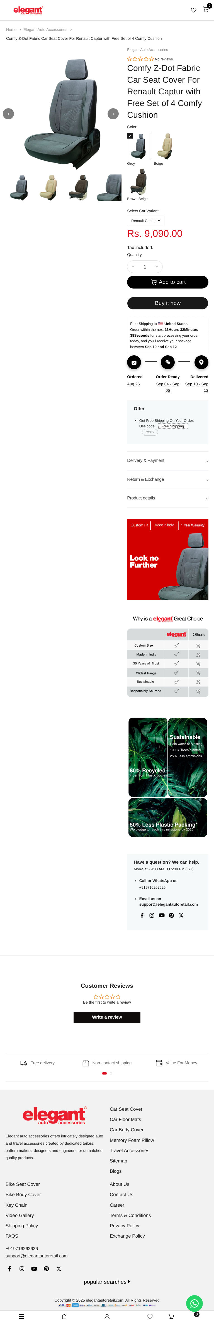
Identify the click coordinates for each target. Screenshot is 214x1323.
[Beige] (165, 146)
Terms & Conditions (130, 1215)
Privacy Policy (124, 1225)
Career (117, 1205)
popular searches (106, 1282)
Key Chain (16, 1205)
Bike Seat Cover (23, 1184)
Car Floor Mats (125, 1119)
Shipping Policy (22, 1225)
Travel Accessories (129, 1150)
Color (131, 127)
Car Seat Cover (126, 1109)
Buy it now (168, 303)
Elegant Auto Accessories (46, 29)
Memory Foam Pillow (132, 1140)
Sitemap (118, 1161)
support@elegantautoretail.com (168, 904)
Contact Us (121, 1194)
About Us (119, 1184)
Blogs (116, 1171)
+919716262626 (152, 887)
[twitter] (59, 1269)
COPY (150, 432)
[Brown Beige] (138, 182)
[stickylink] (64, 1317)
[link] (10, 1269)
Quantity (134, 254)
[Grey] (138, 146)
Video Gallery (20, 1215)
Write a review (107, 1017)
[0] (205, 9)
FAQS (12, 1236)
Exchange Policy (127, 1236)
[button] (140, 59)
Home (12, 29)
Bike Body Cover (23, 1194)
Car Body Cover (127, 1129)
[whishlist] (193, 10)
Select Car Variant (143, 211)
